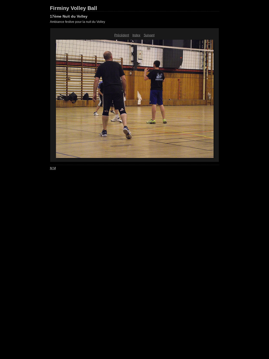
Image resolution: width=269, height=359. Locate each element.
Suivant (149, 35)
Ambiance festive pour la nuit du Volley (77, 22)
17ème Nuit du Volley (68, 16)
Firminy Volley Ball (73, 8)
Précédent (121, 35)
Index (136, 35)
